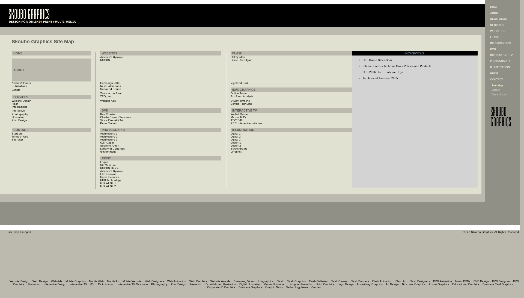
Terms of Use (499, 94)
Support (496, 90)
